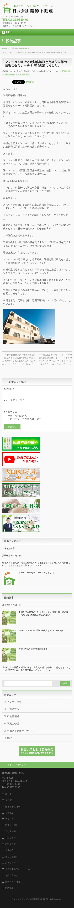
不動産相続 (10, 74)
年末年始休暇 (8, 548)
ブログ (8, 800)
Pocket (30, 81)
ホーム (8, 794)
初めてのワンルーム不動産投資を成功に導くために (42, 630)
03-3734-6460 (18, 20)
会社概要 (9, 813)
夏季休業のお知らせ (11, 555)
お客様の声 (10, 863)
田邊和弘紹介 (11, 825)
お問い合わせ (11, 875)
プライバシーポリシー (15, 765)
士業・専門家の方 (17, 415)
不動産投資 (13, 709)
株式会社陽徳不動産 (33, 899)
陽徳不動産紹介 (12, 806)
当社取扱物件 (11, 856)
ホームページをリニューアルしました (36, 572)
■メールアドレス (14, 400)
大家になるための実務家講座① (33, 649)
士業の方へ (10, 850)
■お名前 (9, 388)
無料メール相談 (12, 881)
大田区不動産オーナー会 (20, 730)
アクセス (9, 819)
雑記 (28, 74)
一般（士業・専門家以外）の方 (24, 418)
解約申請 (9, 888)
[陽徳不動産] (28, 9)
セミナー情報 (14, 701)
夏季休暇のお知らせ (11, 605)
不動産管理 (20, 74)
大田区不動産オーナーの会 (17, 869)
